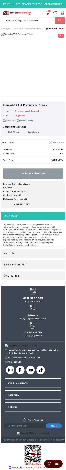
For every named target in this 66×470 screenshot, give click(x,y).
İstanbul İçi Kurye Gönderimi (15, 195)
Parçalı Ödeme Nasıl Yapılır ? (15, 191)
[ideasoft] (15, 467)
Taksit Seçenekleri (15, 264)
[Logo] (18, 13)
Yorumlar (9, 253)
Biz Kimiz (7, 188)
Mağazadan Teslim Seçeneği (15, 199)
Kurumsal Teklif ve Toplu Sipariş (16, 184)
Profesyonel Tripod (27, 111)
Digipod (20, 115)
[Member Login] (62, 12)
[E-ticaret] (32, 467)
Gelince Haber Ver (33, 173)
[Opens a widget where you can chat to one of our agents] (53, 464)
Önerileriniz (11, 275)
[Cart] (47, 12)
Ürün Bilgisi (11, 216)
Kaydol (54, 426)
